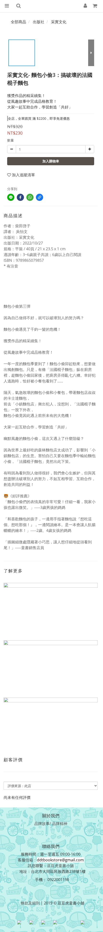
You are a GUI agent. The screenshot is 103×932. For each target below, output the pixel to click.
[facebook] (20, 197)
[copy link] (39, 197)
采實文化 (58, 21)
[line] (10, 197)
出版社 (38, 21)
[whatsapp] (30, 197)
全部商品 (18, 21)
